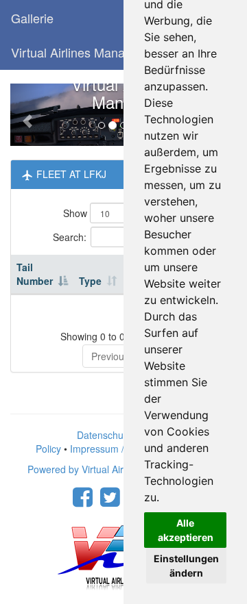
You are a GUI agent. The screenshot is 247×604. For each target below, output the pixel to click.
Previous (110, 356)
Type (90, 281)
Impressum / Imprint (113, 448)
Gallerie (32, 18)
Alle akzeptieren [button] (185, 530)
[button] (27, 115)
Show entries (118, 213)
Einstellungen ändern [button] (186, 566)
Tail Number (34, 274)
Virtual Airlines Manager (77, 52)
